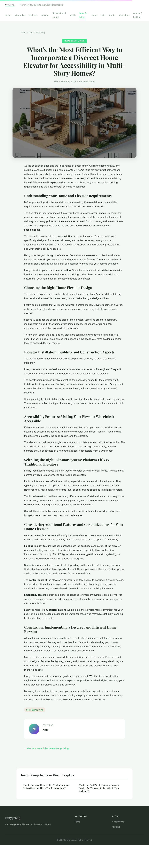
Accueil (23, 32)
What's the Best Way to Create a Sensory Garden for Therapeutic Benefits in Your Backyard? (99, 788)
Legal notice (118, 821)
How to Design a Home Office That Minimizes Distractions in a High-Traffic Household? (46, 787)
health (73, 15)
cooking (45, 15)
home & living (82, 15)
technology (124, 15)
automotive (19, 15)
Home (7, 15)
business (33, 15)
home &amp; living (37, 32)
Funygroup (12, 818)
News (94, 15)
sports (112, 15)
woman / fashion (137, 15)
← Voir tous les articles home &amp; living (46, 748)
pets (103, 15)
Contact (116, 827)
